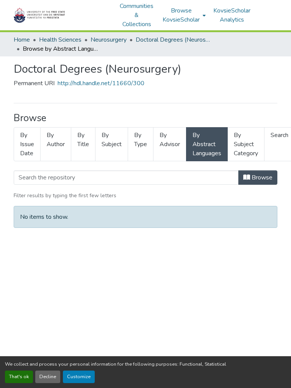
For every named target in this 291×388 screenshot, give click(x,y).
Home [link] (22, 40)
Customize (79, 376)
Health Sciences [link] (60, 40)
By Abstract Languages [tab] (206, 144)
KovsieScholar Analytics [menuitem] (231, 15)
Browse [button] (261, 177)
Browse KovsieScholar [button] (181, 15)
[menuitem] (183, 15)
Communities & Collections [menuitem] (136, 15)
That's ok (19, 376)
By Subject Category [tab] (246, 144)
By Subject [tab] (112, 139)
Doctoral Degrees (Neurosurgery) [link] (173, 40)
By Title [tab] (83, 139)
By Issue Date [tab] (27, 144)
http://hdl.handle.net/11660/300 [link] (101, 83)
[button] (63, 15)
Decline (47, 376)
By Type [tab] (140, 139)
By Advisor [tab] (170, 139)
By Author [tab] (56, 139)
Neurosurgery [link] (109, 40)
